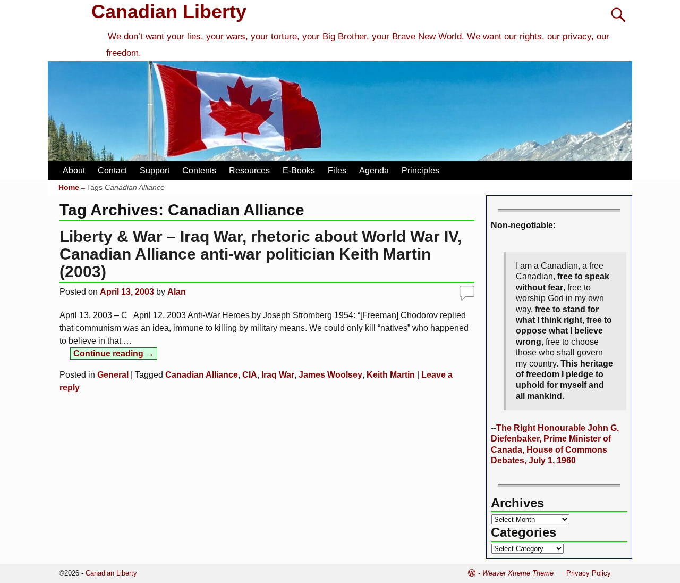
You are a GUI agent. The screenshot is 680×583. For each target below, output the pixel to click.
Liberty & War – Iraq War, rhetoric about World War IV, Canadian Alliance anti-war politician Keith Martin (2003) (261, 254)
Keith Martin (391, 374)
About (74, 170)
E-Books (299, 170)
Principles (420, 170)
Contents (199, 170)
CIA (249, 374)
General (113, 374)
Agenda (374, 170)
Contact (112, 170)
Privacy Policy (588, 573)
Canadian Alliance (201, 374)
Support (154, 170)
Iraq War (277, 374)
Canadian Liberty (168, 11)
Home (68, 187)
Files (337, 170)
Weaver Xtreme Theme (518, 573)
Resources (249, 170)
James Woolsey (330, 374)
